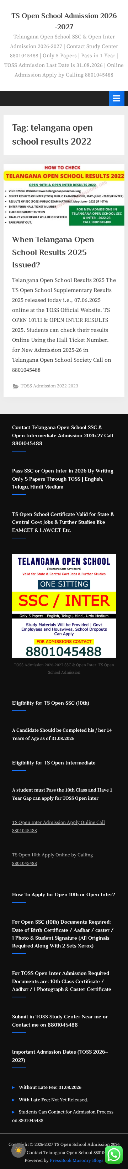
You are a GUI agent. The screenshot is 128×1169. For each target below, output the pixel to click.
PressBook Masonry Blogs (76, 1160)
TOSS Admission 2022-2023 (49, 386)
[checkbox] (18, 1150)
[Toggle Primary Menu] (116, 98)
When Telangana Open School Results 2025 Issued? (53, 252)
